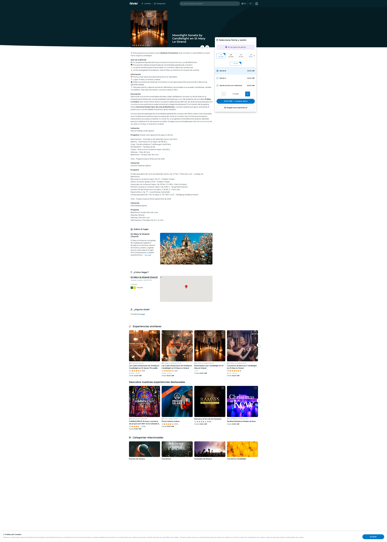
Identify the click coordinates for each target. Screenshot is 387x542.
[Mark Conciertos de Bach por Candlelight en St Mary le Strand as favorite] (255, 332)
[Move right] (259, 345)
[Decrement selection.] (223, 94)
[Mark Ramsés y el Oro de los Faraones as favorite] (223, 388)
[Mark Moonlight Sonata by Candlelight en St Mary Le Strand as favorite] (207, 47)
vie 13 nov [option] (251, 56)
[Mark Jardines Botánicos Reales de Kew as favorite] (255, 388)
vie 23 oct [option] (241, 56)
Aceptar (373, 537)
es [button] (245, 4)
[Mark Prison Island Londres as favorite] (190, 388)
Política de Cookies (172, 537)
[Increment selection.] (247, 94)
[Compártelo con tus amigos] (202, 47)
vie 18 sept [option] (221, 56)
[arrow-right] (254, 55)
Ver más (148, 255)
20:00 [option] (236, 63)
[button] (235, 70)
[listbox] (235, 55)
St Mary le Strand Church (144, 277)
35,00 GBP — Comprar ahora (235, 101)
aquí (143, 314)
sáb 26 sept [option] (231, 56)
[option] (235, 70)
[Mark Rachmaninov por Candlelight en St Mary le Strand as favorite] (223, 332)
